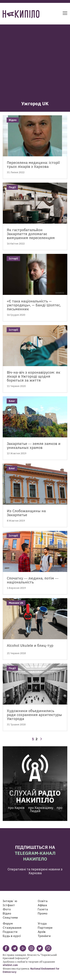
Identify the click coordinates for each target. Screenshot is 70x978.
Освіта (43, 901)
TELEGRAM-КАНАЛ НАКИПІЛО (35, 856)
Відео (7, 913)
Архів (42, 932)
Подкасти (10, 932)
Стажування (12, 928)
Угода (42, 923)
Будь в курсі (12, 936)
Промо (42, 913)
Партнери (45, 928)
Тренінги (44, 936)
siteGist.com (10, 965)
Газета (43, 909)
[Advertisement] (35, 59)
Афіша (42, 905)
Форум (8, 923)
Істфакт (9, 905)
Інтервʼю (10, 901)
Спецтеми (10, 918)
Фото (7, 909)
